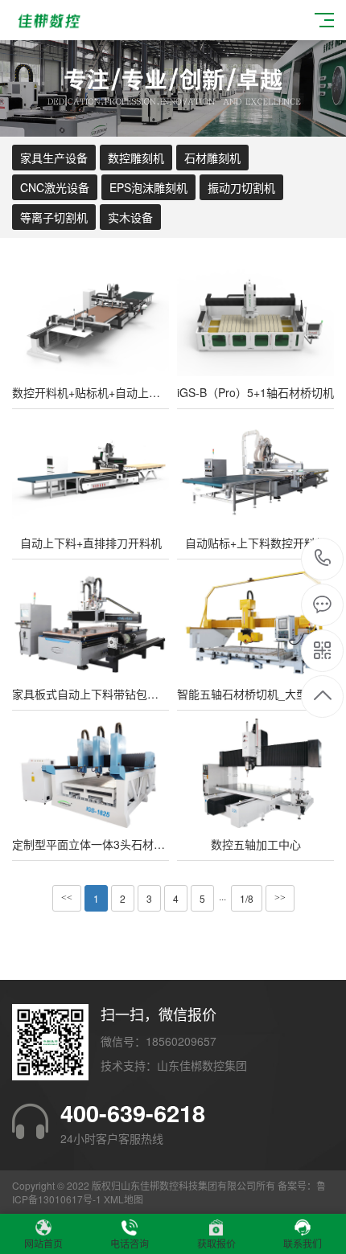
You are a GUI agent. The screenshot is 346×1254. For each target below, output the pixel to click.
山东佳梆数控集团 (202, 1065)
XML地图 (123, 1199)
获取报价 (216, 1243)
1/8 (246, 898)
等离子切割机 (54, 217)
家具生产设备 (54, 158)
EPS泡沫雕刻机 (148, 187)
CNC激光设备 (54, 187)
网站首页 (43, 1243)
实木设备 (130, 217)
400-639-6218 (323, 559)
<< (66, 898)
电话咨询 (129, 1243)
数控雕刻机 (136, 158)
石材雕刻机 (212, 158)
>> (280, 898)
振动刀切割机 (241, 187)
